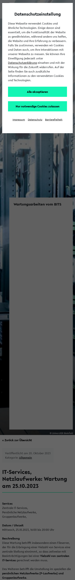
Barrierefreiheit (53, 119)
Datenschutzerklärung (22, 63)
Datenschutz (35, 119)
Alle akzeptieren (37, 92)
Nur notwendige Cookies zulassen (38, 106)
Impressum (19, 119)
